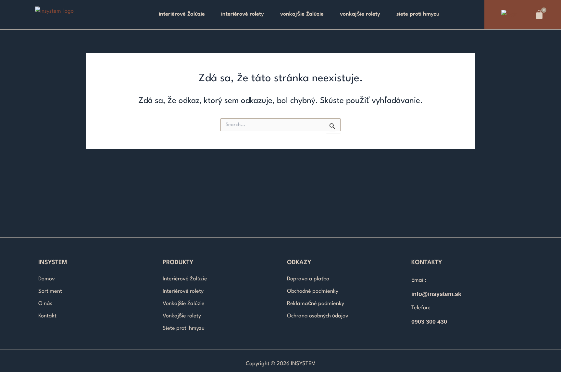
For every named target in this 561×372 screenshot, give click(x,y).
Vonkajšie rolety (360, 14)
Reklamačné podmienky (315, 303)
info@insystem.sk (436, 294)
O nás (45, 303)
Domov (46, 279)
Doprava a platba (308, 279)
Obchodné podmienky (312, 291)
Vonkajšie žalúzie (302, 14)
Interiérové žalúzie (182, 14)
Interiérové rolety (242, 14)
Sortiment (50, 291)
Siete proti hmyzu (418, 14)
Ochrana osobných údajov (317, 316)
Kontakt (47, 316)
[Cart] (539, 14)
